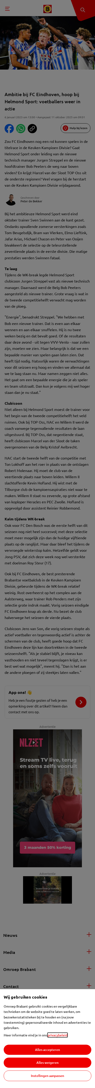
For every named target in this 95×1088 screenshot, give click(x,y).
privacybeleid (57, 1035)
